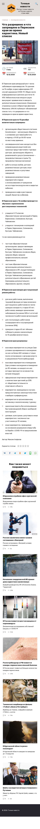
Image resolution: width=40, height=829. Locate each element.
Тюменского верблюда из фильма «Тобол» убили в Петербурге (17, 705)
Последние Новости (11, 60)
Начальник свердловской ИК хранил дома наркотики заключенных (18, 580)
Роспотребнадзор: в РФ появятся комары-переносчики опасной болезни (20, 664)
